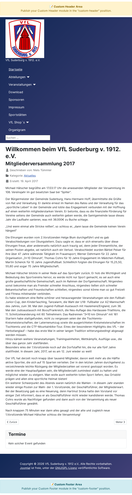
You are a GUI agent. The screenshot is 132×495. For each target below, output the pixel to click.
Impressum (16, 107)
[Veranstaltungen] (34, 84)
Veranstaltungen (20, 84)
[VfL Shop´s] (27, 122)
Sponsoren (16, 99)
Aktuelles (30, 175)
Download (16, 92)
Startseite (15, 69)
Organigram (17, 130)
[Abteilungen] (27, 77)
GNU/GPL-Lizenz (66, 468)
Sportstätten (17, 115)
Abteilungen (17, 77)
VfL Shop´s (17, 122)
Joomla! (25, 468)
